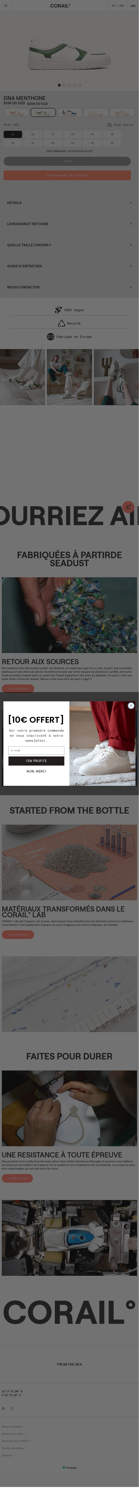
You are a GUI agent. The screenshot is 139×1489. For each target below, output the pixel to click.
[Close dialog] (131, 706)
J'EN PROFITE (36, 761)
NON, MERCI (36, 771)
